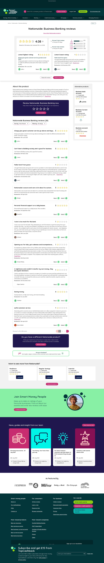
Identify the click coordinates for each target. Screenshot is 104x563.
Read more (76, 63)
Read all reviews (46, 77)
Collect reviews (57, 502)
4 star (71, 43)
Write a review (61, 11)
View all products (52, 384)
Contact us (14, 511)
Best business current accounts (19, 529)
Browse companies (37, 511)
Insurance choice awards (80, 511)
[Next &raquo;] (67, 331)
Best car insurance (16, 523)
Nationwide (14, 23)
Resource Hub (36, 508)
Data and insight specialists (60, 505)
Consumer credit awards (82, 506)
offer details (42, 557)
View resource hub (88, 425)
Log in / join (35, 505)
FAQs (12, 508)
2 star (71, 46)
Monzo (34, 534)
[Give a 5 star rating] (47, 108)
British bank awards (81, 502)
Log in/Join (72, 11)
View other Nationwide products (52, 33)
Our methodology (16, 505)
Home (9, 23)
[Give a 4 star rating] (44, 108)
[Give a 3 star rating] (40, 108)
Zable (33, 537)
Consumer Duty (57, 508)
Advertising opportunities (60, 514)
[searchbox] (39, 11)
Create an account (20, 409)
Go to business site (95, 11)
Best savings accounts (17, 526)
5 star (71, 41)
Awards (85, 461)
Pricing (55, 511)
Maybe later (90, 553)
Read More (48, 96)
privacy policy (22, 559)
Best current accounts (17, 532)
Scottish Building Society (38, 523)
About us (13, 502)
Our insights (42, 461)
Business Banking (23, 23)
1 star (71, 48)
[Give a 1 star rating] (33, 108)
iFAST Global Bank (37, 526)
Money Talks (21, 461)
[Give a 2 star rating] (37, 108)
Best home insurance (16, 535)
